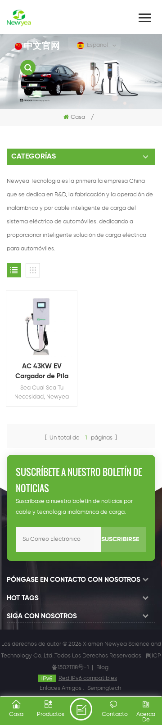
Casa (78, 117)
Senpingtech (104, 688)
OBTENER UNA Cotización (81, 709)
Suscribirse (120, 539)
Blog (102, 668)
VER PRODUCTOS (46, 338)
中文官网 (42, 46)
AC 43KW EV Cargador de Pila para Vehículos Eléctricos (41, 372)
